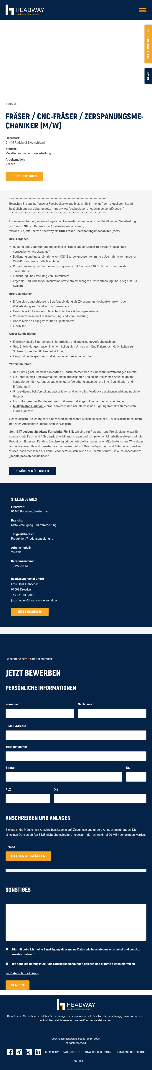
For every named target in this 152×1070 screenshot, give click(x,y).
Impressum (51, 1052)
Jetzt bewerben (24, 176)
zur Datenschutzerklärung (22, 973)
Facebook (10, 1052)
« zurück (11, 103)
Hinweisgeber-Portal (97, 1052)
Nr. (128, 767)
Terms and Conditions (130, 1052)
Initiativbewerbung (148, 43)
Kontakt (77, 1061)
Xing (19, 1052)
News (148, 76)
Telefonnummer (16, 747)
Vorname (13, 704)
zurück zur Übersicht (32, 471)
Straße (10, 767)
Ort (56, 789)
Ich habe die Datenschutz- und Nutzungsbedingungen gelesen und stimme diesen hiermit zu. (75, 964)
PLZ (8, 789)
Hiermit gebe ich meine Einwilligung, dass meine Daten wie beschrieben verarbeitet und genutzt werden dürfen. (76, 952)
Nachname (86, 704)
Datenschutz (71, 1052)
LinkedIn (38, 1052)
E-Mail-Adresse (17, 726)
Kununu (29, 1052)
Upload (10, 847)
